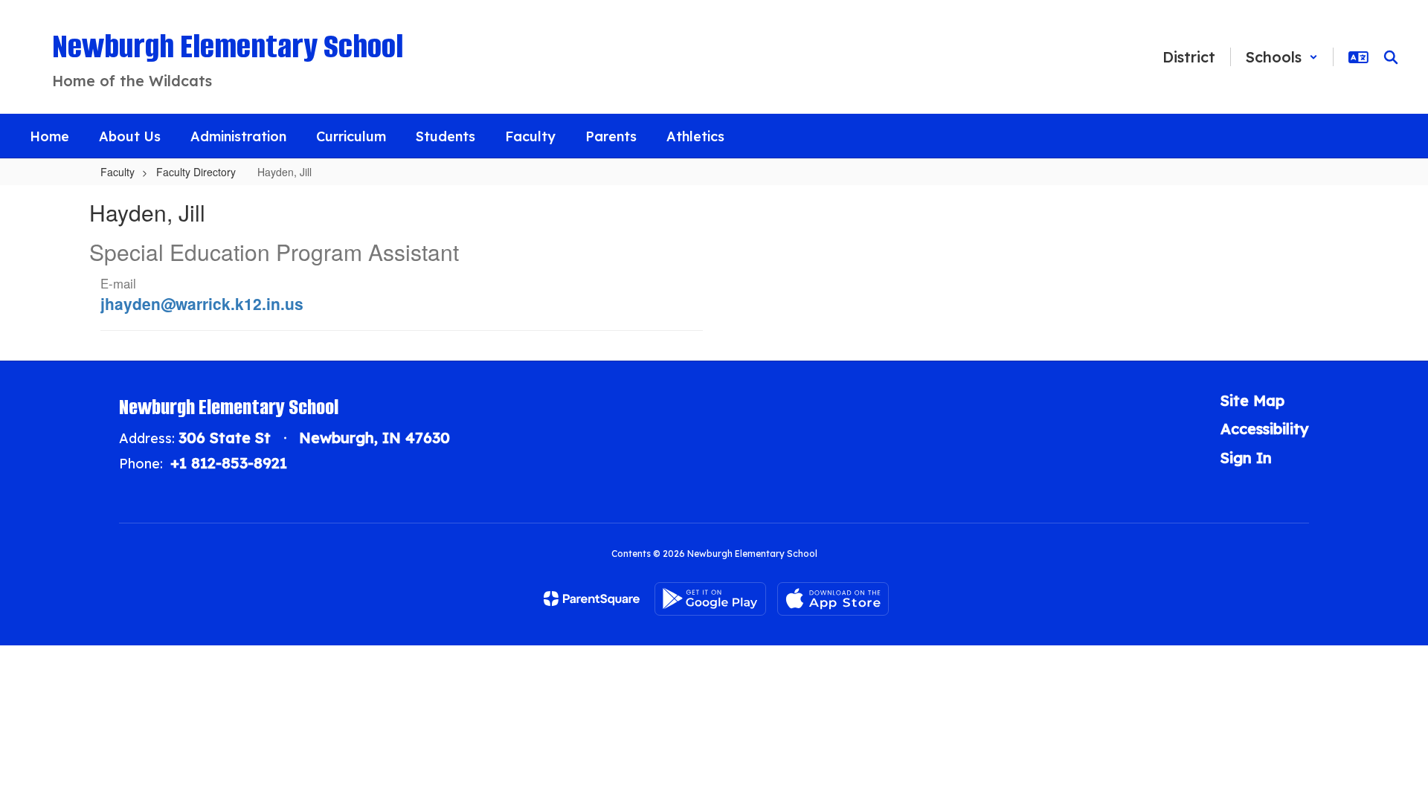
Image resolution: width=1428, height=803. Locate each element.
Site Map (1252, 400)
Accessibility (1264, 428)
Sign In (1246, 457)
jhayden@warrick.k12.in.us (201, 303)
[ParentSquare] (591, 598)
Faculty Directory (196, 171)
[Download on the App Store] (833, 599)
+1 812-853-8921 (228, 463)
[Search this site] (1390, 57)
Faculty (117, 171)
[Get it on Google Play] (710, 599)
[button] (1282, 57)
